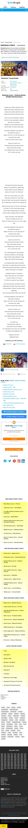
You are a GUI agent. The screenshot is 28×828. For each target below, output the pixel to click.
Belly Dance (16, 715)
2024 (22, 768)
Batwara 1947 (7, 658)
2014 (15, 767)
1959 (18, 757)
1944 (22, 755)
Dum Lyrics (11, 516)
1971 (5, 760)
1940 (8, 755)
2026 (2, 769)
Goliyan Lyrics (12, 579)
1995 (5, 764)
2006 (15, 765)
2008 (22, 765)
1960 (22, 757)
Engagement (4, 720)
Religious (4, 732)
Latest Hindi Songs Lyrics (14, 815)
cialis (7, 744)
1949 (12, 756)
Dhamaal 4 (7, 670)
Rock (10, 732)
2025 (25, 768)
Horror (3, 724)
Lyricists (3, 698)
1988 (8, 763)
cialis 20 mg (3, 744)
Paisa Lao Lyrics (13, 542)
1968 (22, 759)
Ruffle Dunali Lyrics (13, 627)
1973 (12, 760)
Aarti (8, 707)
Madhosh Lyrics (13, 529)
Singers (2, 696)
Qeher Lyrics (12, 588)
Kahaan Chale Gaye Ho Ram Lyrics (14, 521)
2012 (8, 767)
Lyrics (6, 57)
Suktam (3, 738)
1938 (2, 755)
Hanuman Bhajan (14, 709)
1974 (15, 760)
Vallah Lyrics (12, 592)
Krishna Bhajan (5, 711)
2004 (8, 765)
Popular (13, 7)
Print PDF (9, 344)
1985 (25, 761)
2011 (5, 767)
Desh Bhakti (4, 717)
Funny (3, 722)
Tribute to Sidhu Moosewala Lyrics (13, 403)
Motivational (9, 726)
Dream (16, 717)
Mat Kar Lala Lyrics (9, 394)
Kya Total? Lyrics (8, 405)
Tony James (13, 87)
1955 (5, 757)
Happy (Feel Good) (16, 722)
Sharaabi (10, 734)
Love (25, 724)
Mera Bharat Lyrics (12, 504)
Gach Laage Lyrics (14, 631)
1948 (8, 756)
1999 (18, 764)
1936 (22, 754)
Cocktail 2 (6, 673)
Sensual (3, 734)
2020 (8, 768)
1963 (5, 759)
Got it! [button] (3, 826)
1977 (25, 760)
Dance (10, 715)
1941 (12, 755)
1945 (25, 755)
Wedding (4, 736)
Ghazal (8, 722)
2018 (2, 768)
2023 (18, 768)
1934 (15, 754)
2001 (25, 764)
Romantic (15, 732)
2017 (25, 767)
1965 (12, 759)
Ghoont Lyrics (14, 619)
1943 (18, 755)
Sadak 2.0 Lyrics (8, 385)
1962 (2, 759)
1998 (15, 764)
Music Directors (4, 695)
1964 (8, 759)
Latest (5, 7)
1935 (18, 754)
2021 (12, 768)
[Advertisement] (14, 27)
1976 (22, 760)
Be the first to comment (14, 449)
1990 (15, 763)
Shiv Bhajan (10, 736)
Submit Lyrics (4, 777)
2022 (15, 768)
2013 (12, 767)
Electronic (23, 717)
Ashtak (13, 707)
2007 (18, 765)
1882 (2, 754)
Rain (19, 730)
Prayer (7, 730)
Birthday (23, 713)
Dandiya (23, 715)
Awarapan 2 (7, 654)
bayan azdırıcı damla (14, 744)
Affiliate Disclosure (5, 784)
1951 (18, 756)
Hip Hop (24, 722)
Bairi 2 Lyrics (12, 615)
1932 (8, 754)
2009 (25, 765)
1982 (15, 761)
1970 (2, 760)
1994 (2, 764)
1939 (5, 755)
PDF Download (20, 344)
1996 (8, 764)
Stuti (23, 736)
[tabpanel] (14, 219)
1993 (25, 763)
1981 (12, 761)
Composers (3, 697)
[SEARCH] (26, 9)
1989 (12, 763)
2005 (12, 765)
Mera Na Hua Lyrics (9, 407)
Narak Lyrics (10, 566)
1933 (12, 754)
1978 (2, 761)
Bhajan (19, 707)
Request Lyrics (4, 779)
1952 (22, 756)
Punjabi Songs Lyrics (6, 804)
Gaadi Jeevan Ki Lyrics (13, 606)
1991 (18, 763)
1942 (15, 755)
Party (3, 728)
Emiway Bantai (13, 81)
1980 (8, 761)
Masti (3, 726)
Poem (22, 728)
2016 (22, 767)
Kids (16, 724)
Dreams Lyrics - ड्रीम (9, 387)
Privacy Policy (4, 780)
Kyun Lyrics (10, 575)
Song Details (16, 57)
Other (21, 726)
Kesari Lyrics (13, 623)
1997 (12, 764)
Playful (16, 728)
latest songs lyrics (17, 426)
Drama (11, 717)
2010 (2, 767)
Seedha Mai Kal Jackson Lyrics (12, 389)
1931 (5, 754)
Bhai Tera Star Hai (9, 666)
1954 (2, 757)
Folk (17, 720)
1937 (25, 754)
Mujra (16, 726)
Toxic (5, 651)
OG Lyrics (13, 640)
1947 (5, 756)
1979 (5, 761)
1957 (12, 757)
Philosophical (9, 728)
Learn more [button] (22, 821)
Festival (11, 720)
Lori (20, 724)
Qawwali (13, 730)
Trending (22, 7)
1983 (18, 761)
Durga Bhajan (5, 709)
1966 (15, 759)
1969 (25, 759)
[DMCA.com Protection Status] (5, 789)
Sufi (21, 734)
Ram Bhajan (13, 711)
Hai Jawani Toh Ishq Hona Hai (12, 685)
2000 (22, 764)
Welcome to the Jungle (10, 677)
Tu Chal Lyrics (12, 533)
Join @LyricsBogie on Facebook (15, 416)
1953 (25, 756)
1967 (18, 759)
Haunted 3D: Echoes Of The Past (13, 681)
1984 (22, 761)
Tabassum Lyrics (12, 507)
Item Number (10, 724)
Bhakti (3, 707)
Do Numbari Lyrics (14, 557)
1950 (15, 756)
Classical (4, 715)
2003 (5, 765)
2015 (18, 767)
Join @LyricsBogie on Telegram (15, 412)
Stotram (17, 736)
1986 (2, 763)
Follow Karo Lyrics (8, 392)
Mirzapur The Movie (9, 662)
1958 (15, 757)
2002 (2, 765)
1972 (8, 760)
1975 (18, 760)
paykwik (21, 744)
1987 (5, 763)
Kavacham (4, 713)
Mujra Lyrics (12, 603)
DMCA (2, 781)
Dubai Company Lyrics (10, 396)
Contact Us (3, 783)
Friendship (22, 720)
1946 (2, 756)
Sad (21, 732)
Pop (11, 88)
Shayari (16, 734)
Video (10, 57)
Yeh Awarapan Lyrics (13, 525)
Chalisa (20, 711)
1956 (8, 757)
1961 (25, 757)
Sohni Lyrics (11, 553)
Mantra (10, 713)
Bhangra (16, 713)
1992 (22, 763)
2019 (5, 768)
